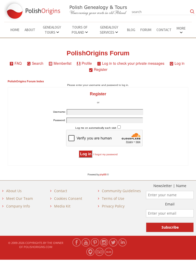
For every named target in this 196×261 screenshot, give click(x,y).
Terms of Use (113, 198)
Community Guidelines (121, 190)
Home (14, 30)
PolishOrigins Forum (98, 53)
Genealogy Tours (52, 30)
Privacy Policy (113, 206)
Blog (131, 30)
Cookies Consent (68, 198)
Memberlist (62, 63)
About (29, 30)
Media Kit (62, 206)
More (181, 28)
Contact (164, 30)
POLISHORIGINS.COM (38, 247)
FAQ (18, 63)
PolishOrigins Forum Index (26, 81)
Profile (87, 63)
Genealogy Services (109, 30)
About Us (14, 190)
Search (37, 63)
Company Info (18, 206)
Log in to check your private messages (133, 63)
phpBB (103, 174)
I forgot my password (105, 154)
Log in (180, 63)
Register (100, 69)
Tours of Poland (80, 30)
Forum (145, 30)
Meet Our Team (19, 198)
